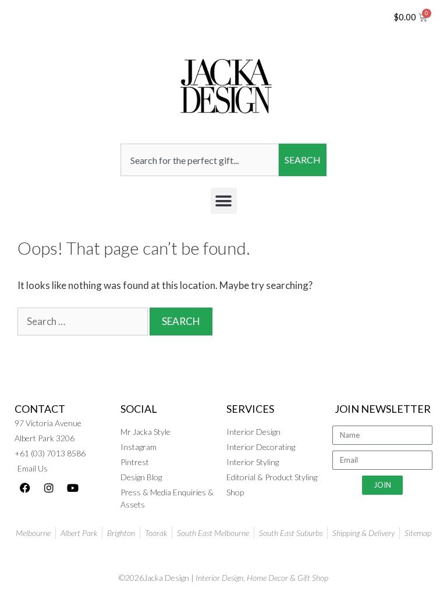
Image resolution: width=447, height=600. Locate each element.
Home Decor (267, 578)
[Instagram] (48, 487)
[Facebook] (25, 487)
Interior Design (219, 578)
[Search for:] (83, 321)
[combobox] (199, 160)
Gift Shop (312, 578)
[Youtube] (72, 487)
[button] (224, 201)
